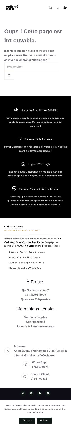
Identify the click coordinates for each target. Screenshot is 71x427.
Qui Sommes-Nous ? (35, 290)
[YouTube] (47, 393)
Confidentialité (35, 321)
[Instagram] (39, 393)
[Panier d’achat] (57, 7)
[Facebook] (23, 393)
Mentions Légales (35, 317)
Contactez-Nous (35, 294)
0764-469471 (40, 367)
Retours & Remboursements (35, 326)
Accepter (27, 420)
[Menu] (65, 7)
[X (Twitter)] (31, 393)
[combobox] (31, 67)
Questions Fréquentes (35, 299)
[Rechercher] (50, 7)
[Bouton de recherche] (9, 75)
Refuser (44, 420)
